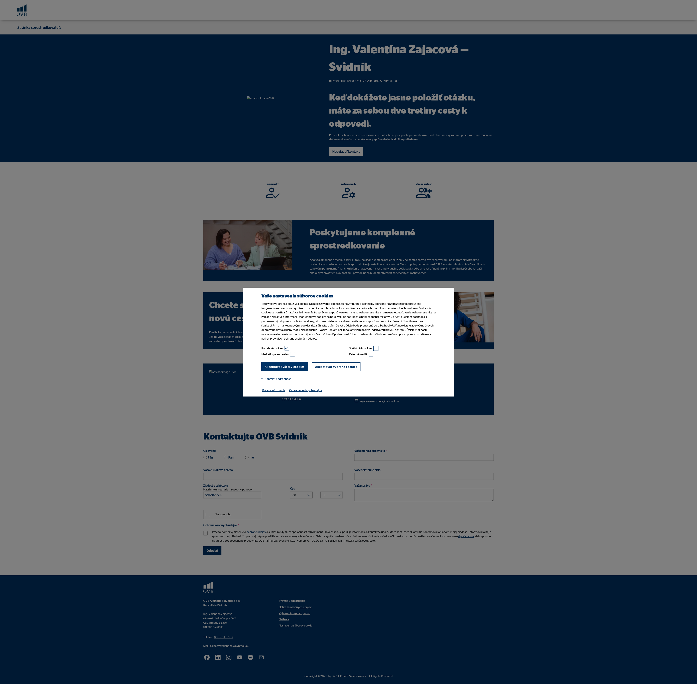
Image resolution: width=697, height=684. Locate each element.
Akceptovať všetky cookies (285, 366)
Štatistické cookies (360, 348)
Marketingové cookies (275, 354)
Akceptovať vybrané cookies (336, 366)
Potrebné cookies (272, 348)
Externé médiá (358, 354)
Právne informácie (273, 390)
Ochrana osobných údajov (305, 390)
